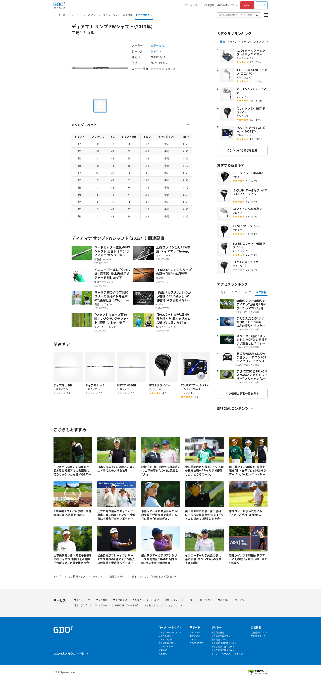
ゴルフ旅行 (223, 600)
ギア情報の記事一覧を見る (242, 393)
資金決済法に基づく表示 (223, 650)
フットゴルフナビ (153, 605)
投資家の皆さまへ (166, 643)
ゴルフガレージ (101, 605)
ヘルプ (261, 5)
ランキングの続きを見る (242, 150)
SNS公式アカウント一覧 (69, 653)
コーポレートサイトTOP (170, 633)
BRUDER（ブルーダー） (126, 605)
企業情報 (162, 650)
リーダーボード (62, 15)
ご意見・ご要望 (196, 643)
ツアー (79, 15)
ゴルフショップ (188, 5)
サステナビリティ (166, 647)
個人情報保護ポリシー (221, 636)
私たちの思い (164, 636)
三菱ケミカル (158, 45)
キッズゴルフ (175, 605)
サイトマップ (196, 633)
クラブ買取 (101, 600)
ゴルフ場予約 (207, 5)
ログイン (247, 5)
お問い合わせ (196, 636)
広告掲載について (259, 633)
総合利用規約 (217, 633)
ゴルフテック (81, 605)
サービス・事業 (165, 640)
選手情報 (128, 15)
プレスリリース (258, 636)
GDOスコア (206, 600)
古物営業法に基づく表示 (223, 647)
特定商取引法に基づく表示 (224, 643)
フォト (116, 15)
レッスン (103, 15)
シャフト (156, 51)
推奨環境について (219, 640)
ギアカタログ (142, 15)
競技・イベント (172, 600)
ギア (90, 15)
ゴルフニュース (140, 600)
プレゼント (241, 600)
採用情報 (162, 654)
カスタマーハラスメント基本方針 (227, 654)
